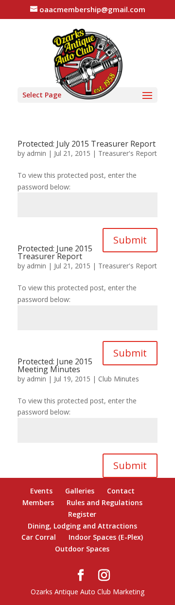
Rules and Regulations (104, 502)
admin (36, 153)
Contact (121, 490)
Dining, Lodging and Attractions (82, 525)
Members (38, 502)
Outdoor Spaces (82, 548)
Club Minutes (118, 378)
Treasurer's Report (127, 153)
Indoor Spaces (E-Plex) (106, 537)
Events (41, 490)
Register (82, 514)
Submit (130, 239)
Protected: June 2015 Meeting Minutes (55, 365)
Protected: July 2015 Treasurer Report (87, 143)
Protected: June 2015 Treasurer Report (55, 252)
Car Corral (38, 537)
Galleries (79, 490)
